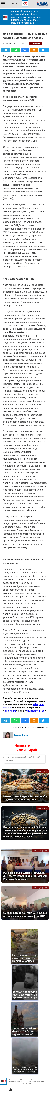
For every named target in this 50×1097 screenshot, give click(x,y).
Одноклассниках (35, 711)
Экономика (42, 771)
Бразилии (16, 17)
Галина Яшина (21, 735)
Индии (25, 14)
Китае (33, 14)
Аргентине (35, 17)
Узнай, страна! (41, 851)
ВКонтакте (10, 711)
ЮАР (24, 17)
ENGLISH (14, 4)
